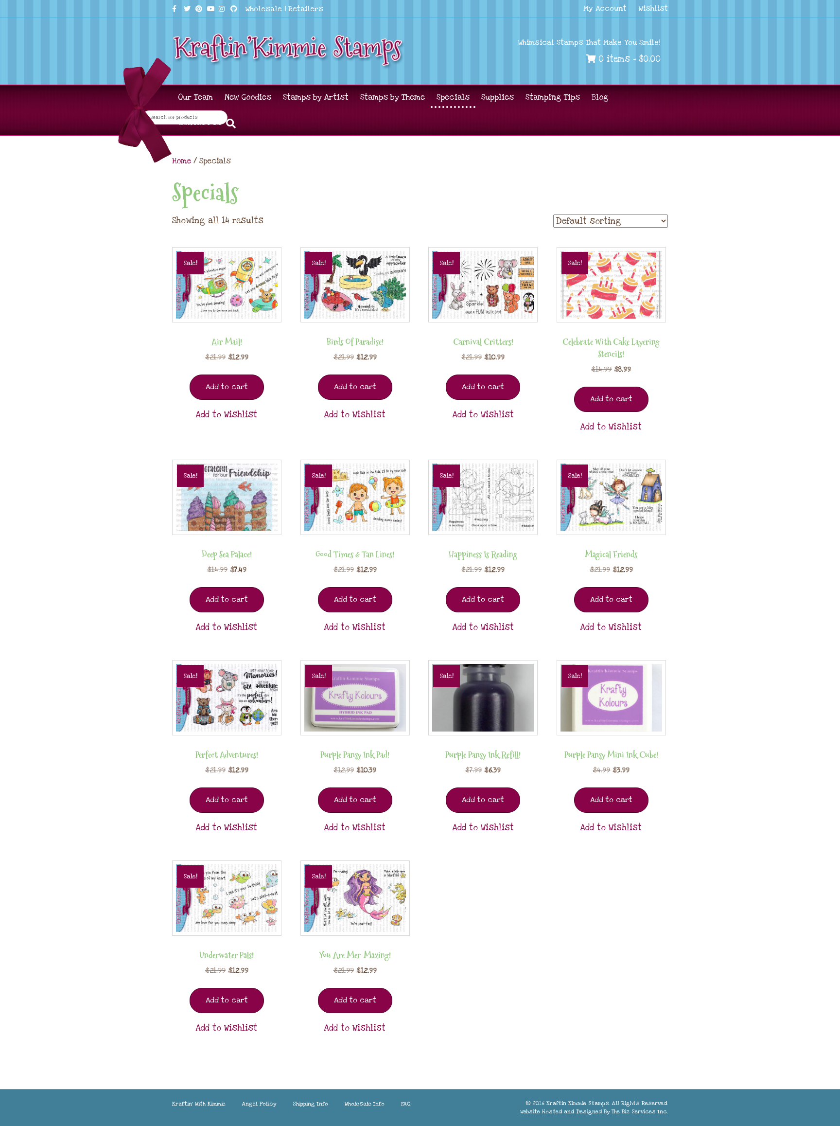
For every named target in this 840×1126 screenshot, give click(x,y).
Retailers (305, 9)
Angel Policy (259, 1104)
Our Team (195, 97)
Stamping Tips (552, 97)
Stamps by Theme (392, 97)
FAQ (406, 1104)
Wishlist (653, 8)
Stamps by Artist (316, 97)
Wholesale (263, 9)
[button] (226, 415)
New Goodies (248, 97)
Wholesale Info (365, 1104)
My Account (605, 8)
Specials (453, 97)
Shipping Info (310, 1104)
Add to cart (227, 387)
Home (181, 161)
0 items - (628, 59)
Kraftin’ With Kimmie (199, 1104)
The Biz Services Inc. (640, 1111)
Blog (600, 97)
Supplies (497, 97)
